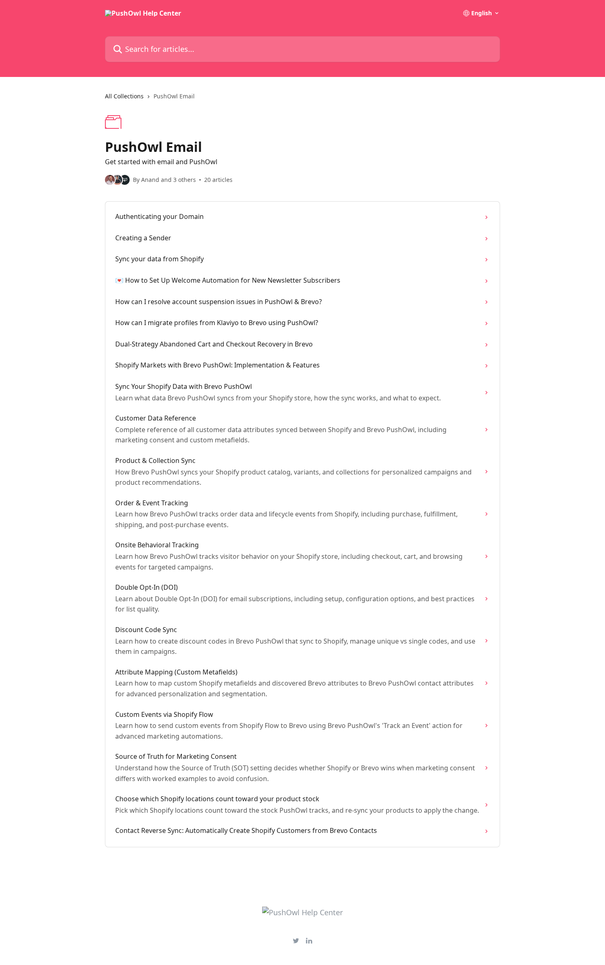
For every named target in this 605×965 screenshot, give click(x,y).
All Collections (124, 96)
